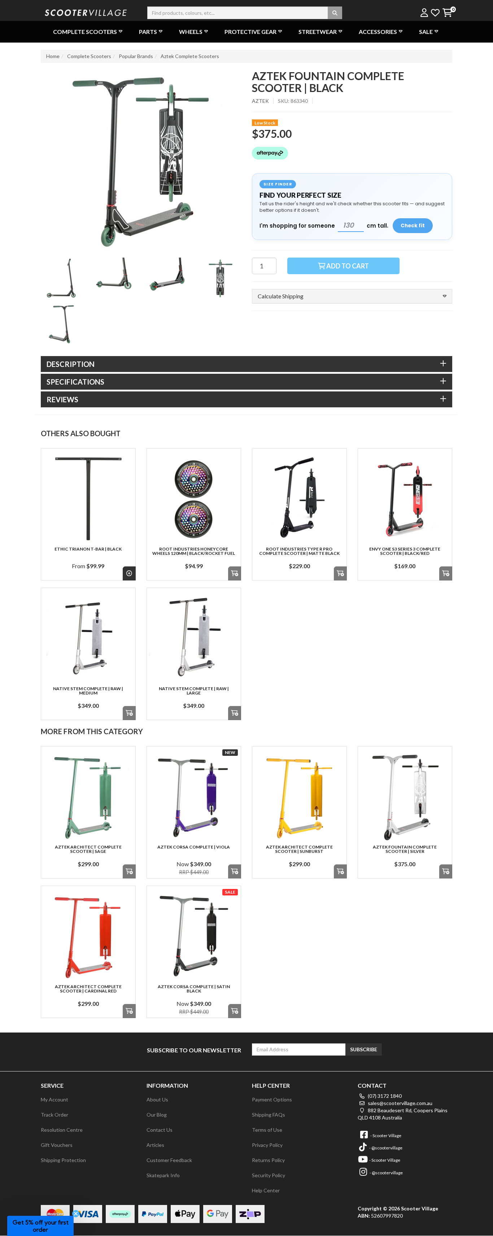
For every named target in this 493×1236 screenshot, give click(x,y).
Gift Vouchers (57, 1145)
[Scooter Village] (86, 12)
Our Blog (157, 1115)
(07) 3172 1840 (384, 1096)
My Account (54, 1099)
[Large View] (62, 278)
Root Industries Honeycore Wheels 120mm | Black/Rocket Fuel (193, 551)
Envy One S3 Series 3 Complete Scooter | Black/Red (404, 551)
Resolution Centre (62, 1130)
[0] (446, 13)
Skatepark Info (163, 1175)
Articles (155, 1145)
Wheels (190, 31)
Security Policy (268, 1175)
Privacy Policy (267, 1145)
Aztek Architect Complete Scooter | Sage (88, 849)
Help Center (266, 1190)
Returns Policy (268, 1160)
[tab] (246, 364)
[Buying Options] (129, 573)
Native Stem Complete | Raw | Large (194, 691)
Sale (426, 31)
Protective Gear (250, 31)
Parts (148, 31)
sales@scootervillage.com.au (399, 1103)
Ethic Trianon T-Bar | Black (88, 549)
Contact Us (160, 1130)
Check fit (413, 225)
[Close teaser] (75, 1213)
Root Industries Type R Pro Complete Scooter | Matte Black (299, 551)
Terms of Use (267, 1130)
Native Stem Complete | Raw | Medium (88, 691)
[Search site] (335, 12)
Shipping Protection (63, 1160)
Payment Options (272, 1099)
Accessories (378, 31)
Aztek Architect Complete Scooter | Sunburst (299, 849)
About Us (157, 1099)
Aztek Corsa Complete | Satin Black (194, 989)
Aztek (260, 101)
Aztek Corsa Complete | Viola (193, 847)
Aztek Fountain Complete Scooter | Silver (405, 849)
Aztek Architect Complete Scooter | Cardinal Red (88, 989)
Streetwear (317, 31)
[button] (352, 296)
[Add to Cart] (234, 573)
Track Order (54, 1115)
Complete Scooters (85, 31)
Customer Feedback (169, 1160)
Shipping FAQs (268, 1115)
